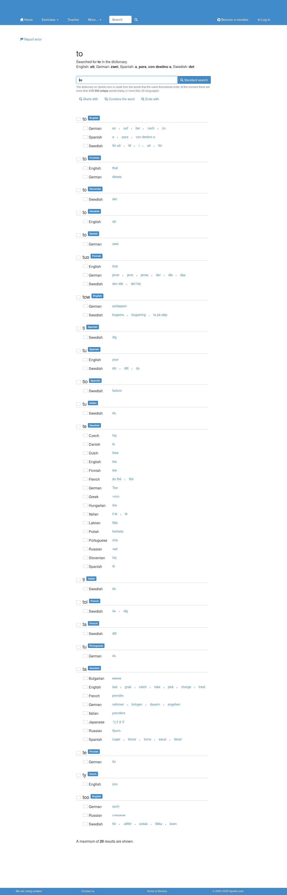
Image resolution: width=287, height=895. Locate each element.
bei (138, 128)
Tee (115, 487)
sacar (163, 739)
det (114, 199)
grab (128, 686)
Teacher (73, 19)
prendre (118, 695)
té (113, 566)
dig (114, 337)
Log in (265, 19)
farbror (117, 390)
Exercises (49, 19)
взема (116, 678)
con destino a (145, 136)
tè (126, 513)
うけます (118, 721)
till (129, 145)
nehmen (118, 704)
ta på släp (160, 314)
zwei (115, 243)
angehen (174, 704)
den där (117, 283)
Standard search (195, 80)
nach (151, 128)
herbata (117, 531)
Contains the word (121, 99)
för (160, 145)
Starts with (90, 99)
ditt (126, 368)
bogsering (139, 314)
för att (116, 145)
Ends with (151, 99)
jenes (144, 275)
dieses (117, 176)
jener (116, 275)
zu (163, 128)
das (182, 275)
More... (93, 19)
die (170, 275)
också (143, 823)
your (115, 359)
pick (171, 686)
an (114, 128)
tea (114, 461)
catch (143, 686)
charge (186, 686)
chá (114, 540)
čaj (114, 435)
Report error (32, 39)
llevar (178, 739)
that (115, 168)
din (114, 368)
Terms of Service (157, 891)
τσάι (116, 496)
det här (136, 283)
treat (202, 686)
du (138, 368)
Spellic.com (236, 891)
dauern (155, 704)
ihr (114, 761)
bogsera (118, 314)
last (114, 686)
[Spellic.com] (39, 7)
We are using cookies (29, 891)
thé (131, 479)
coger (116, 739)
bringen (137, 704)
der (158, 275)
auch (115, 806)
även (173, 823)
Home (28, 19)
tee (114, 470)
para (125, 136)
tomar (132, 739)
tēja (114, 522)
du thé (116, 479)
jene (130, 275)
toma (147, 739)
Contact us (87, 891)
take (157, 686)
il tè (114, 513)
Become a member (234, 19)
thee (115, 452)
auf (126, 128)
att (149, 145)
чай (114, 548)
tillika (158, 823)
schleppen (119, 306)
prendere (118, 713)
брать (116, 730)
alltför (128, 823)
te (113, 444)
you (114, 784)
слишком (118, 815)
